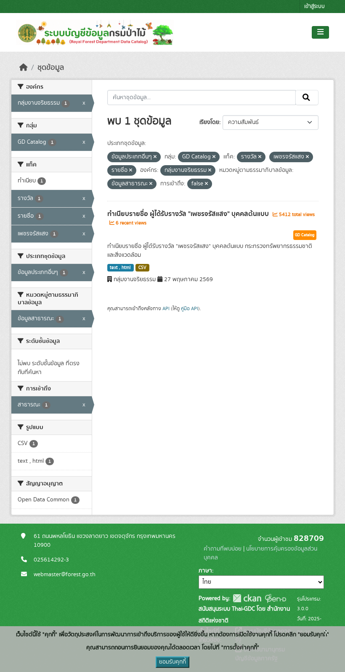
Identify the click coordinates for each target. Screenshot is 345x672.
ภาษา (205, 571)
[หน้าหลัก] (23, 67)
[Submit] (306, 97)
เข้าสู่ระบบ (314, 7)
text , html (120, 267)
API (166, 308)
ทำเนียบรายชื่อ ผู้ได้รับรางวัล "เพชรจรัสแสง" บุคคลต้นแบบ (189, 213)
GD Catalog (305, 235)
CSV (142, 267)
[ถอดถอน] (155, 157)
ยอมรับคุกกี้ (172, 662)
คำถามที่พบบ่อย (223, 549)
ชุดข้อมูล (50, 67)
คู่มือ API (189, 308)
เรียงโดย (209, 122)
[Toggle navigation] (320, 32)
